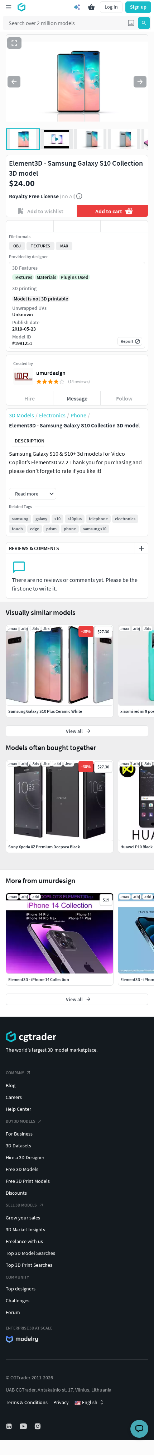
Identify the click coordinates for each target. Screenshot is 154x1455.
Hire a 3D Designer (25, 1157)
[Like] (29, 226)
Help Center (18, 1109)
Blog (10, 1085)
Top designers (20, 1288)
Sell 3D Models (21, 1205)
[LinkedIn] (9, 1426)
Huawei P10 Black (136, 846)
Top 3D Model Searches (30, 1253)
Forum (13, 1312)
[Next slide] (140, 81)
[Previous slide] (14, 81)
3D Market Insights (25, 1229)
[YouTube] (24, 1426)
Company (15, 1072)
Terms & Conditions (27, 1402)
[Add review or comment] (141, 548)
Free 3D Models (22, 1169)
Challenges (17, 1300)
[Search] (144, 23)
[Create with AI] (77, 7)
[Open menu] (8, 7)
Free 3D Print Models (28, 1181)
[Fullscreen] (14, 43)
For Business (19, 1134)
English (85, 1402)
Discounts (16, 1193)
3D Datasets (18, 1145)
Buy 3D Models (20, 1121)
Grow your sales (23, 1217)
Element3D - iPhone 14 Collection (38, 979)
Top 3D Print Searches (29, 1265)
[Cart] (91, 7)
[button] (131, 23)
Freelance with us (24, 1241)
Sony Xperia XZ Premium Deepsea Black (44, 846)
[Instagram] (38, 1426)
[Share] (124, 226)
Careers (14, 1097)
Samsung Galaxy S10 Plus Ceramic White (45, 711)
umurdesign (51, 372)
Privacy (61, 1402)
